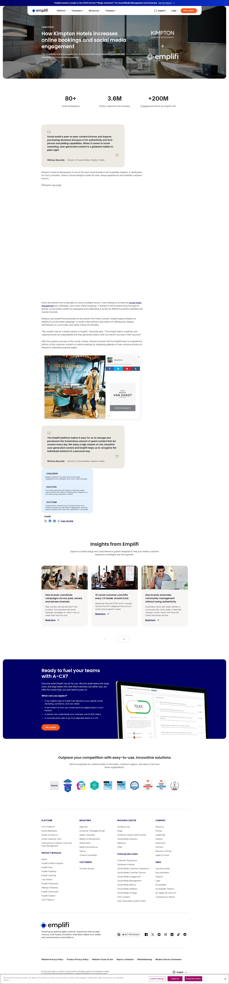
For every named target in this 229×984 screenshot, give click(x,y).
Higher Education (87, 835)
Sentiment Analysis (126, 864)
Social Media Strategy (127, 893)
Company (109, 10)
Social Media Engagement (129, 876)
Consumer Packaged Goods (92, 831)
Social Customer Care (51, 839)
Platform (61, 10)
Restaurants (84, 843)
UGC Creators (123, 897)
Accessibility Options (164, 889)
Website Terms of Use (102, 959)
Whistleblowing (144, 959)
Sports (82, 851)
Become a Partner (163, 851)
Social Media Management (129, 880)
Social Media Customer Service (131, 872)
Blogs (119, 831)
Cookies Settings (157, 979)
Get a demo (189, 10)
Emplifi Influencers (50, 883)
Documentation (162, 872)
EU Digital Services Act (165, 893)
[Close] (225, 978)
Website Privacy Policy (52, 959)
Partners (159, 847)
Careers (159, 839)
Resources (94, 10)
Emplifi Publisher (49, 871)
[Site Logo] (40, 10)
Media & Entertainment (89, 839)
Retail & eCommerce (88, 847)
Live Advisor (47, 879)
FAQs (119, 847)
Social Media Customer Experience (133, 868)
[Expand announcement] (225, 2)
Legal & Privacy (162, 855)
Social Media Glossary (127, 839)
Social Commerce (49, 835)
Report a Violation (125, 959)
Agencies (83, 827)
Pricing (158, 831)
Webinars (121, 843)
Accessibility (160, 885)
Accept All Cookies (193, 979)
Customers (77, 10)
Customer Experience (127, 860)
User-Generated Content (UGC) (131, 901)
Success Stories (86, 868)
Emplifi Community (50, 891)
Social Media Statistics (127, 889)
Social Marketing (49, 831)
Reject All (175, 979)
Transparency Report (165, 897)
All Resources (123, 827)
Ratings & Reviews (50, 887)
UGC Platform (48, 900)
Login (173, 10)
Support (159, 876)
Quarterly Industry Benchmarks (131, 835)
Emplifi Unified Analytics (52, 863)
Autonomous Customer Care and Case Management (57, 844)
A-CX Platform (48, 827)
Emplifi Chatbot (48, 896)
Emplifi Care (47, 867)
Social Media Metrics (126, 885)
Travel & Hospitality (88, 855)
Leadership (160, 835)
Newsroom (160, 843)
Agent (44, 859)
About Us (159, 827)
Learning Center (162, 868)
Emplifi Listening (49, 875)
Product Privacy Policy (77, 959)
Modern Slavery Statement (169, 959)
